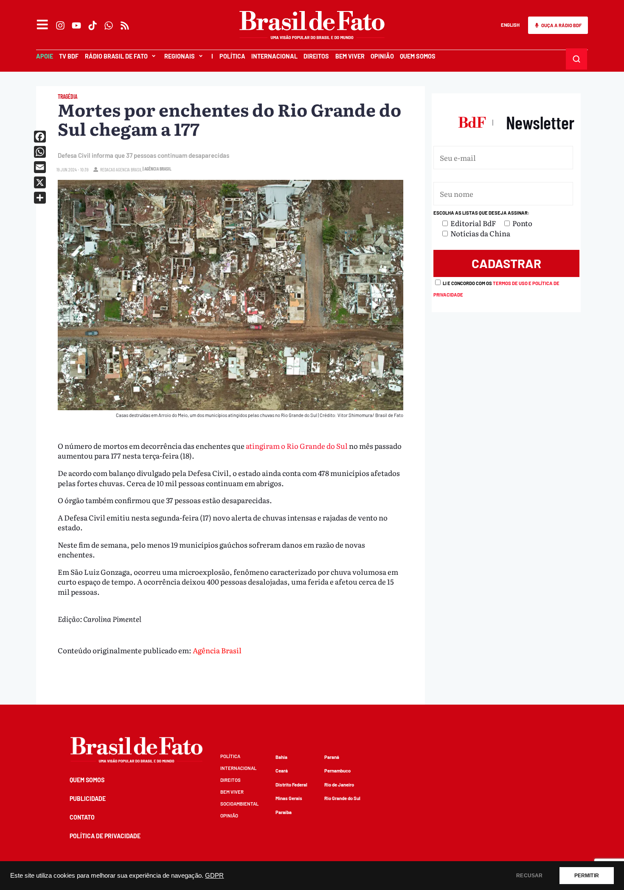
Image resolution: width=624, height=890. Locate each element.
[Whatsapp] (108, 25)
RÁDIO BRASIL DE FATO (116, 56)
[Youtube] (76, 25)
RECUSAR (529, 876)
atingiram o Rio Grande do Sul (297, 445)
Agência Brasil (217, 650)
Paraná (331, 757)
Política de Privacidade (105, 836)
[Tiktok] (92, 25)
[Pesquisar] (576, 59)
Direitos (316, 56)
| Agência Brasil (157, 168)
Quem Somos (418, 56)
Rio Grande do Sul (342, 798)
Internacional (274, 56)
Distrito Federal (291, 784)
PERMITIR (586, 876)
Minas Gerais (288, 798)
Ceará (281, 770)
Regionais (179, 56)
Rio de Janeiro (339, 784)
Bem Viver (350, 56)
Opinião (382, 56)
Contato (82, 817)
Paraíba (283, 812)
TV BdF (69, 56)
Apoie (44, 56)
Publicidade (88, 798)
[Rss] (124, 25)
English (510, 25)
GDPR (214, 875)
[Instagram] (60, 25)
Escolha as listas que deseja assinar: (481, 213)
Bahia (281, 757)
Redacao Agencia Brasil (121, 169)
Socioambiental (239, 803)
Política (232, 56)
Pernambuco (337, 770)
